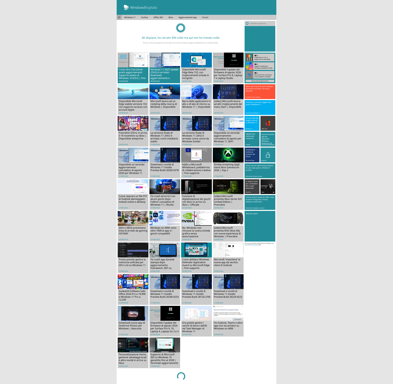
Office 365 (158, 17)
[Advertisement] (260, 39)
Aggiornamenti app (188, 17)
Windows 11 (130, 17)
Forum (205, 17)
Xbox (170, 17)
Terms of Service (254, 244)
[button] (119, 17)
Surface (144, 17)
